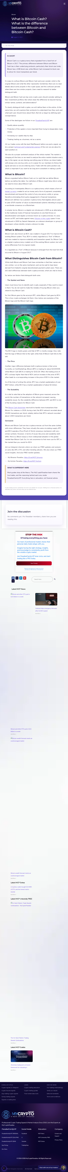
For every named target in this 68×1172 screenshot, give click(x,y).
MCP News (59, 1169)
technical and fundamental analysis (27, 147)
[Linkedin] (20, 578)
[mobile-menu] (63, 3)
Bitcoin (14, 14)
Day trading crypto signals (10, 1093)
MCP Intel (50, 1169)
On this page (9, 45)
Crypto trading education (32, 1087)
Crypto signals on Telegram (10, 1087)
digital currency (11, 191)
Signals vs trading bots (9, 1099)
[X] (17, 578)
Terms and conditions (53, 1096)
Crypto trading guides (31, 1090)
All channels (28, 1169)
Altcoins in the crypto (42, 218)
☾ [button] (4, 1168)
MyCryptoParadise (40, 1169)
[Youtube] (24, 578)
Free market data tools (31, 1093)
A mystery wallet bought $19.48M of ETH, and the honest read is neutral (21, 889)
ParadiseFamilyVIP (42, 120)
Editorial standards (53, 1093)
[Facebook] (13, 578)
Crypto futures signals (8, 1090)
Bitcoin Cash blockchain (16, 408)
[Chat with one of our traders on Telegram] (63, 1168)
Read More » (13, 734)
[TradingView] (13, 581)
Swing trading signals (8, 1096)
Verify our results (52, 1090)
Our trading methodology (55, 1087)
